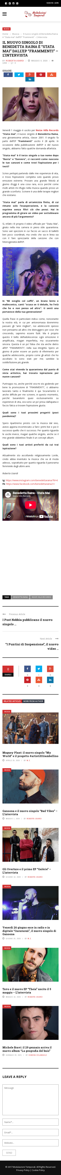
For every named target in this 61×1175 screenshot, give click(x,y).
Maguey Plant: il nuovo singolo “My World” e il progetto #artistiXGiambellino (30, 754)
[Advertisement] (30, 556)
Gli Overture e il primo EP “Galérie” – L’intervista (26, 870)
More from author (33, 701)
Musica (6, 29)
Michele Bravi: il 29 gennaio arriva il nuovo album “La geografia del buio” (27, 1049)
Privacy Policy (23, 1170)
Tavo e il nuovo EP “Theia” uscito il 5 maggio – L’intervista (26, 990)
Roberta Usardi (15, 60)
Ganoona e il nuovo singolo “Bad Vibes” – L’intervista (29, 812)
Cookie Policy (38, 1170)
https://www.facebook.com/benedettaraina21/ (30, 483)
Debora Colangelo (38, 1055)
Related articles (12, 701)
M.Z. (29, 760)
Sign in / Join (53, 3)
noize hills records (41, 597)
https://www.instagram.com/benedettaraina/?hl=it (32, 480)
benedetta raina (20, 597)
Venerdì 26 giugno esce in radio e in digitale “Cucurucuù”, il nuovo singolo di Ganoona (29, 931)
